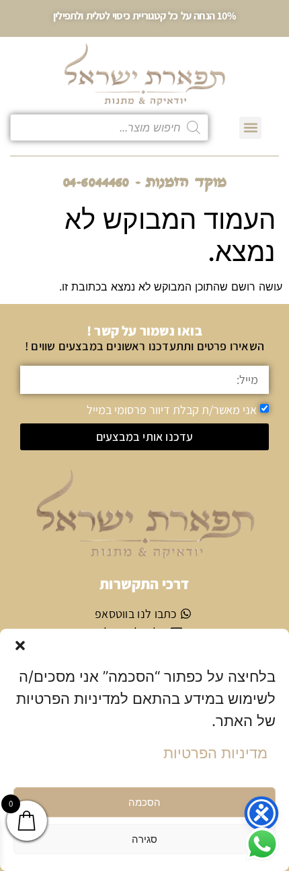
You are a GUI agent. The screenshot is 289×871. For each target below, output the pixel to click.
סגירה (144, 839)
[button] (20, 645)
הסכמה (144, 802)
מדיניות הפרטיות (215, 753)
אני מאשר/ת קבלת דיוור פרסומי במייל (172, 409)
